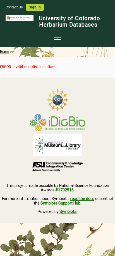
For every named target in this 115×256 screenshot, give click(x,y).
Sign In (35, 7)
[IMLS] (57, 145)
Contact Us (15, 7)
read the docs (82, 198)
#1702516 (64, 190)
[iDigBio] (57, 122)
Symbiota (67, 211)
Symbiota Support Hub (60, 203)
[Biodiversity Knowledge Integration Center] (57, 166)
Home (4, 52)
